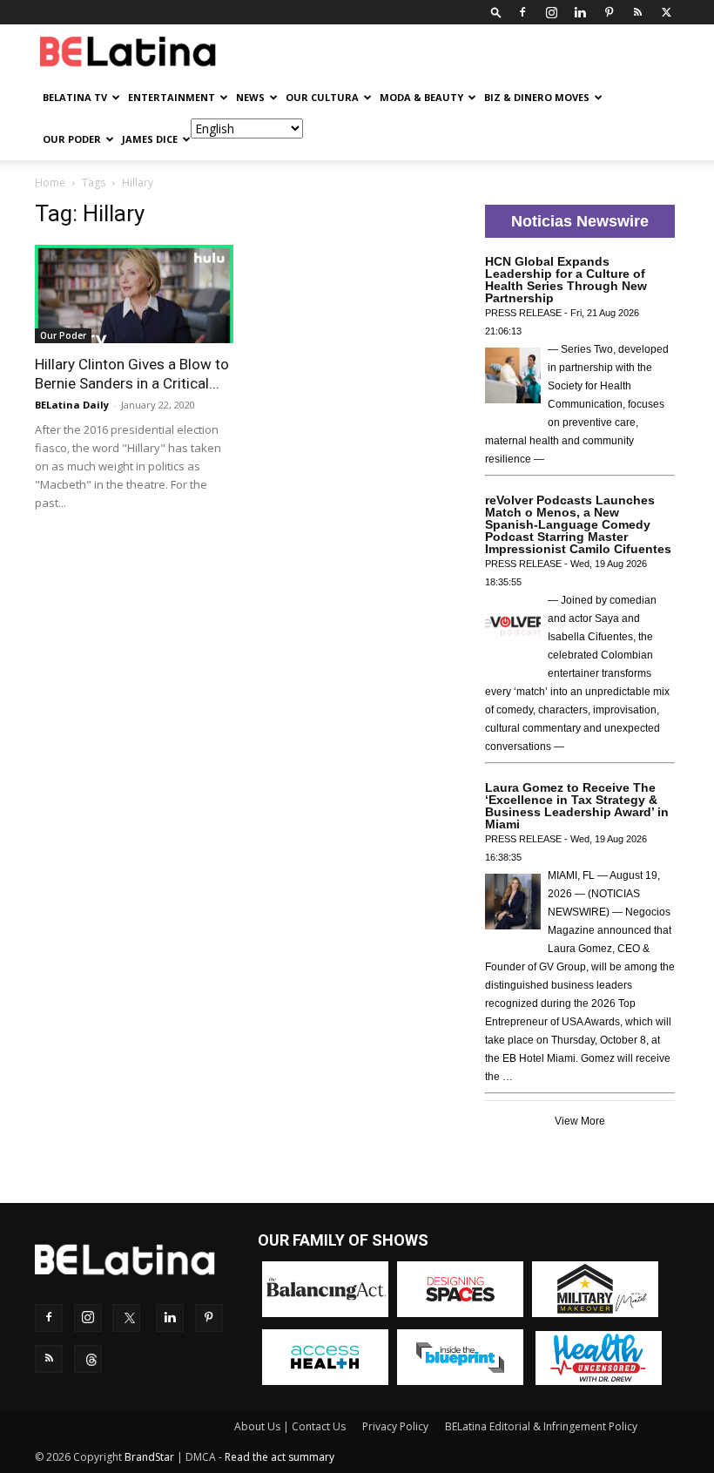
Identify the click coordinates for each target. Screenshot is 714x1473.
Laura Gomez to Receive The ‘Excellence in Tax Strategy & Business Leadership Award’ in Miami (577, 805)
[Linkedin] (580, 12)
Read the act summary (279, 1456)
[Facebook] (522, 12)
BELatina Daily (72, 404)
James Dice (150, 138)
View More (580, 1121)
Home (50, 182)
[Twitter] (666, 12)
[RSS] (637, 12)
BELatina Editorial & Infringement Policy (541, 1426)
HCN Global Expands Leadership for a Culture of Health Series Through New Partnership (566, 279)
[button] (496, 11)
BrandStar (149, 1456)
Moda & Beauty (421, 97)
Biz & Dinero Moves (536, 97)
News (250, 97)
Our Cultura (322, 97)
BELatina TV (75, 97)
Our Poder (72, 138)
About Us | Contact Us (290, 1426)
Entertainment (171, 97)
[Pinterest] (609, 12)
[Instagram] (551, 12)
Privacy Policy (395, 1426)
